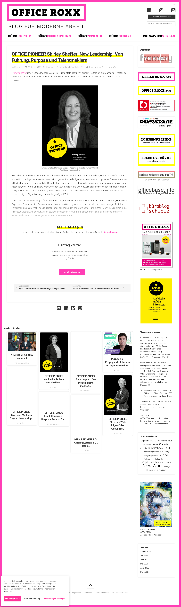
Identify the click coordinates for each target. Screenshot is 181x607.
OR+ (82, 67)
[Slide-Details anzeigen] (156, 59)
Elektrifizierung (148, 452)
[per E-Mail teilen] (59, 308)
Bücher (105, 67)
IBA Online (165, 368)
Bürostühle (152, 470)
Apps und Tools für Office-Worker (156, 143)
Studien (169, 448)
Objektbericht (150, 462)
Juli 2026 (144, 555)
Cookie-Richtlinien (102, 592)
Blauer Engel (159, 393)
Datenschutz (88, 592)
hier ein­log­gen (110, 232)
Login (173, 4)
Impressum (76, 592)
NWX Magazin (161, 338)
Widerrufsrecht (122, 592)
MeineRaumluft (150, 368)
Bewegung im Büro (163, 365)
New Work (112, 67)
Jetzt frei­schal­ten (72, 272)
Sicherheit (144, 448)
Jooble (167, 421)
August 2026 (145, 551)
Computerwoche (163, 390)
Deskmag (156, 379)
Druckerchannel (150, 396)
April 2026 (144, 568)
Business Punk (146, 354)
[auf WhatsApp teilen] (80, 308)
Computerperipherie (151, 456)
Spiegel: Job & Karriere (150, 343)
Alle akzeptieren (12, 599)
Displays (166, 467)
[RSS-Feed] (173, 10)
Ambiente (144, 402)
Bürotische (154, 447)
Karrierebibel (145, 338)
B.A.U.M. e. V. (166, 402)
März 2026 (144, 572)
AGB (113, 592)
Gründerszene (146, 382)
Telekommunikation (152, 459)
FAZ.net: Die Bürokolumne (151, 340)
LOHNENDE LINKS (156, 139)
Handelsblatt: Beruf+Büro (150, 349)
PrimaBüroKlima (146, 363)
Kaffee (167, 444)
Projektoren (154, 441)
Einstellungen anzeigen (54, 599)
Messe (156, 452)
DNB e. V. (144, 357)
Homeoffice (158, 444)
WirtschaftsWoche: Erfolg (151, 352)
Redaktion (18, 67)
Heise (149, 390)
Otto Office (161, 354)
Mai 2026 (144, 564)
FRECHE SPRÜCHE (156, 158)
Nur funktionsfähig (32, 599)
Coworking (162, 441)
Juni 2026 (144, 560)
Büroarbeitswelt (63, 67)
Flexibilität (162, 470)
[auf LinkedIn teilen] (66, 308)
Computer (164, 459)
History (162, 448)
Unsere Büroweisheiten (156, 161)
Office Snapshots (147, 374)
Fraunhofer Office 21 (160, 357)
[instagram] (161, 10)
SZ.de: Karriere (162, 346)
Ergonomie (146, 440)
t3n (141, 390)
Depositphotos (161, 424)
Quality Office (149, 371)
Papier (161, 452)
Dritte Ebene (147, 445)
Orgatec (163, 371)
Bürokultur (75, 67)
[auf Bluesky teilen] (73, 308)
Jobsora (147, 424)
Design (167, 451)
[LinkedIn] (149, 10)
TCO (170, 393)
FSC (154, 402)
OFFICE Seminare (147, 418)
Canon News (167, 396)
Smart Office (164, 462)
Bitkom (147, 393)
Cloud (170, 441)
